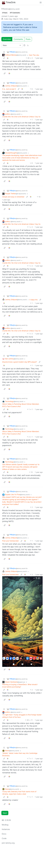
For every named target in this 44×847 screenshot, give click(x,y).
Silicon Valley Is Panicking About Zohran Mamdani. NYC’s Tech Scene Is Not (20, 405)
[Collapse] (4, 52)
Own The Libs (34, 55)
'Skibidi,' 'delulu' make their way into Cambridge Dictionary (19, 754)
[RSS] (28, 45)
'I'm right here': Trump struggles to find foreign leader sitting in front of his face (22, 716)
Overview (7, 39)
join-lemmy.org (8, 843)
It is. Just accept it (9, 89)
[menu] (40, 2)
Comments (18, 39)
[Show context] (4, 58)
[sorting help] (24, 45)
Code (4, 838)
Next (5, 813)
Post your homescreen (10, 541)
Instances (6, 829)
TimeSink (11, 2)
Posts (28, 39)
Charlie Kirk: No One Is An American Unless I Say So (21, 117)
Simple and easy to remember (13, 197)
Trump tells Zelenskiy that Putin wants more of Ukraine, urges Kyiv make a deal (19, 793)
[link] (7, 58)
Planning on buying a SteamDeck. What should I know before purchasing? (20, 685)
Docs (4, 834)
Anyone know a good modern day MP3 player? (19, 362)
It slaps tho (33, 300)
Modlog (5, 825)
